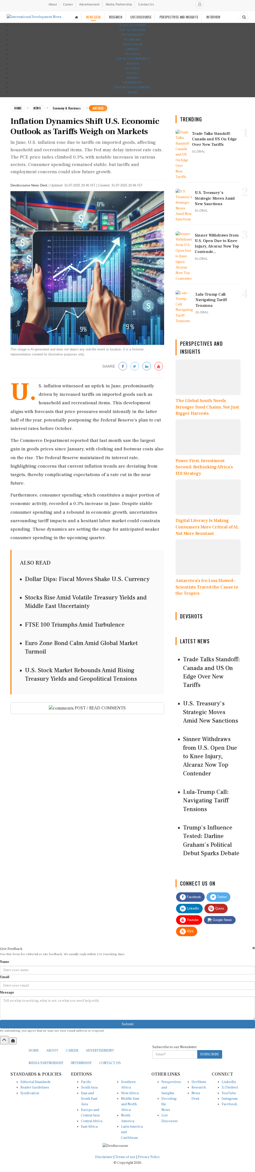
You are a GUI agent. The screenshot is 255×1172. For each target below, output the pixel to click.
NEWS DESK (93, 16)
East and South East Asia (89, 1099)
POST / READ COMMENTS (100, 708)
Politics (132, 54)
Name (4, 962)
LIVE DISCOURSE (140, 16)
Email (4, 977)
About (53, 4)
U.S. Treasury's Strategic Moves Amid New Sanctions (210, 712)
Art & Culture (133, 30)
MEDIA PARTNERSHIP (46, 1063)
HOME (34, 1050)
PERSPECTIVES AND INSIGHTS (179, 16)
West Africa (130, 1093)
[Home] (76, 17)
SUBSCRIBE (209, 1054)
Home (17, 108)
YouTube (229, 1093)
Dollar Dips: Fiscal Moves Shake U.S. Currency (87, 579)
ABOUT (52, 1050)
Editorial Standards (35, 1082)
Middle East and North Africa (130, 1104)
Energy (132, 49)
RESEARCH (115, 16)
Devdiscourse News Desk (29, 185)
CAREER (72, 1050)
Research (198, 1087)
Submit (127, 1024)
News (37, 108)
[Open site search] (244, 17)
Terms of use (125, 1157)
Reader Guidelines (34, 1087)
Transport (132, 82)
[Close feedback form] (253, 948)
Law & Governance (132, 59)
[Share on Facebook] (123, 366)
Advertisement (89, 4)
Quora (219, 908)
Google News (222, 920)
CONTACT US (110, 1063)
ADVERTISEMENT (100, 1050)
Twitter (221, 897)
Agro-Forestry (132, 25)
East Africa (89, 1126)
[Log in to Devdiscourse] (199, 4)
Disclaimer (104, 1157)
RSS (189, 931)
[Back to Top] (4, 1040)
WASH (132, 92)
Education (132, 44)
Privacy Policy (149, 1157)
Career (68, 4)
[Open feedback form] (13, 1040)
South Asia (89, 1087)
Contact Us (146, 4)
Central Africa (91, 1121)
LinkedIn (192, 908)
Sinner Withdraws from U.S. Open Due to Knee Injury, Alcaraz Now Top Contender (210, 756)
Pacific (86, 1082)
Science (133, 68)
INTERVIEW (213, 16)
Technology (132, 35)
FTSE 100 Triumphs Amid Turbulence (75, 625)
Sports (132, 78)
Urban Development (132, 87)
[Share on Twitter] (134, 366)
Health (132, 64)
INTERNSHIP (81, 1063)
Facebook (193, 897)
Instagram (230, 1098)
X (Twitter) (230, 1087)
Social (133, 73)
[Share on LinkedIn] (146, 366)
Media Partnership (119, 4)
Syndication (29, 1093)
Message (7, 992)
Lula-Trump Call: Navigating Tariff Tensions (206, 800)
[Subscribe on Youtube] (158, 366)
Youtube (192, 920)
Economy (132, 40)
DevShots (198, 1082)
